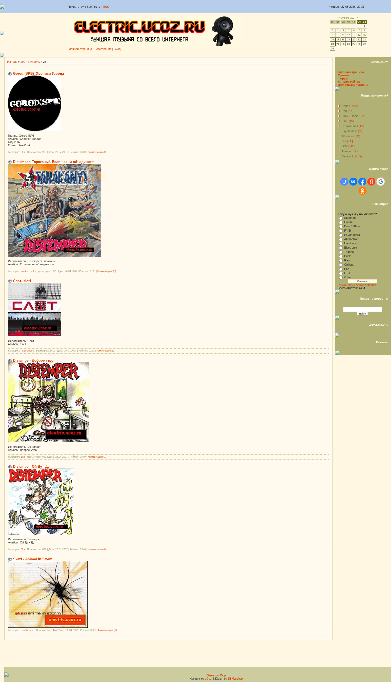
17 (337, 39)
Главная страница (80, 49)
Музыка (343, 75)
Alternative (26, 350)
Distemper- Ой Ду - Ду (31, 466)
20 (353, 39)
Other (348, 277)
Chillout (348, 264)
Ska (23, 152)
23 (332, 44)
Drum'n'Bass (350, 126)
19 (348, 39)
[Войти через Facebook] (362, 182)
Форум (343, 78)
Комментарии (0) (97, 152)
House (346, 105)
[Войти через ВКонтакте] (353, 182)
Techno (349, 251)
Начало (12, 61)
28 (359, 44)
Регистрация (102, 49)
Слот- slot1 (22, 281)
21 (359, 39)
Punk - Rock (28, 271)
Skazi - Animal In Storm (32, 559)
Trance (346, 151)
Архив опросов (366, 284)
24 (337, 44)
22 (364, 39)
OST (345, 146)
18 (343, 39)
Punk (347, 256)
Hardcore (350, 243)
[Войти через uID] (344, 182)
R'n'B (345, 121)
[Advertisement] (197, 55)
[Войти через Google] (380, 181)
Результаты (345, 284)
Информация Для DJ (353, 84)
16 (332, 39)
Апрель (35, 61)
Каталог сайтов (349, 81)
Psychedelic (27, 630)
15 (364, 35)
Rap (344, 110)
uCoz (208, 678)
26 (348, 44)
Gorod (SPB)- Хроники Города (38, 74)
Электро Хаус (217, 675)
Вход (117, 49)
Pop (346, 268)
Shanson (350, 217)
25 (343, 44)
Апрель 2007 (348, 17)
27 (353, 44)
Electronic (348, 156)
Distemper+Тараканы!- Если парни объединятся (54, 162)
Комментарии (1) (97, 456)
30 (332, 48)
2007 (23, 61)
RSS (106, 6)
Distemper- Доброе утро (33, 360)
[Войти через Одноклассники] (363, 191)
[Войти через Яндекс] (371, 182)
